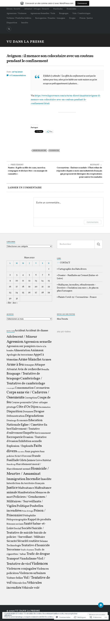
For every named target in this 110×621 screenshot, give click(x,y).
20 (36, 286)
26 (29, 292)
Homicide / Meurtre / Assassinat (28, 471)
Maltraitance (26, 488)
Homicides (71, 9)
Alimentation (22, 350)
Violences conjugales (21, 568)
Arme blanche (39, 150)
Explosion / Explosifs (20, 446)
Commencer (82, 3)
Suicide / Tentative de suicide (25, 530)
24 (17, 292)
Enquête (28, 433)
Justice (12, 487)
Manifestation (26, 492)
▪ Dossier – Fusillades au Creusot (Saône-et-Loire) (78, 277)
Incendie (33, 479)
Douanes (28, 412)
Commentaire (92, 222)
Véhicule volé (30, 588)
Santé (28, 523)
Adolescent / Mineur (22, 336)
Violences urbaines (32, 573)
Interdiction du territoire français (26, 483)
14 (42, 280)
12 (29, 280)
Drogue (72, 18)
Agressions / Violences (16, 13)
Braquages (63, 13)
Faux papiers (32, 451)
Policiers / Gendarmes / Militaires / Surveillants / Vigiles (27, 501)
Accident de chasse (37, 331)
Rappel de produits (39, 519)
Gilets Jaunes (27, 460)
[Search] (9, 28)
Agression (15, 341)
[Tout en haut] (100, 605)
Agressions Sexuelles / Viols (42, 13)
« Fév (9, 303)
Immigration (16, 479)
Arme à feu (15, 364)
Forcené (27, 456)
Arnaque (29, 365)
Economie (22, 420)
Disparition (12, 22)
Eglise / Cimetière (32, 425)
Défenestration (16, 416)
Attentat (12, 369)
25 (23, 292)
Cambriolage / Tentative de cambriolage (26, 381)
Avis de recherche (29, 369)
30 (10, 298)
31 (17, 298)
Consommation (24, 388)
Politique (23, 506)
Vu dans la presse (25, 41)
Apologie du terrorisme (20, 355)
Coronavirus (42, 388)
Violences (54, 150)
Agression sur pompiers (21, 346)
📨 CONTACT (63, 262)
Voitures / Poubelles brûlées (19, 18)
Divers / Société (13, 9)
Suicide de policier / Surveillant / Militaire (26, 535)
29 (49, 292)
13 (36, 280)
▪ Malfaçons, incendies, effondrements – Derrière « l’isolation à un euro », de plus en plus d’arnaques (77, 287)
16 (10, 286)
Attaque (39, 365)
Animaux (36, 350)
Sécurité (12, 541)
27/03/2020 (17, 72)
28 (42, 292)
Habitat (47, 460)
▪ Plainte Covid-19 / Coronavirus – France (77, 297)
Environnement (43, 433)
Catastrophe (10, 388)
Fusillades (58, 9)
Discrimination (44, 407)
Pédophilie (29, 515)
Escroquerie (15, 437)
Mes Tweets (62, 319)
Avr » (14, 303)
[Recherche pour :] (79, 244)
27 (36, 292)
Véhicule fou (19, 583)
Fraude (36, 456)
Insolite (24, 22)
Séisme (44, 541)
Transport (13, 559)
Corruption (31, 398)
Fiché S (18, 456)
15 (49, 280)
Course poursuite (21, 402)
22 (49, 286)
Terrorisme (13, 550)
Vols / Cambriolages (81, 13)
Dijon (34, 407)
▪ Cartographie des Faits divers (71, 269)
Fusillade (13, 460)
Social (17, 528)
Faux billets (21, 452)
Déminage (11, 420)
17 (17, 286)
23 (10, 292)
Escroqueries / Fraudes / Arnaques (50, 18)
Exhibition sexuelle (30, 441)
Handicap (11, 464)
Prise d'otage (27, 511)
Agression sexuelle (38, 342)
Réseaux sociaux (15, 524)
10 (17, 280)
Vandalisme (28, 558)
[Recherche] (98, 244)
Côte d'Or (23, 407)
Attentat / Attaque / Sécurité (36, 9)
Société (26, 528)
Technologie (14, 545)
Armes (46, 360)
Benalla (45, 369)
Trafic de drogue (38, 554)
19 (29, 286)
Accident (20, 331)
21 (42, 286)
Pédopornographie (17, 519)
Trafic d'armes (27, 549)
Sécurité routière (28, 541)
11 (23, 280)
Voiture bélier (15, 578)
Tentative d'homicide (35, 545)
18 (23, 286)
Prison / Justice (86, 18)
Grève (38, 460)
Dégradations (34, 416)
